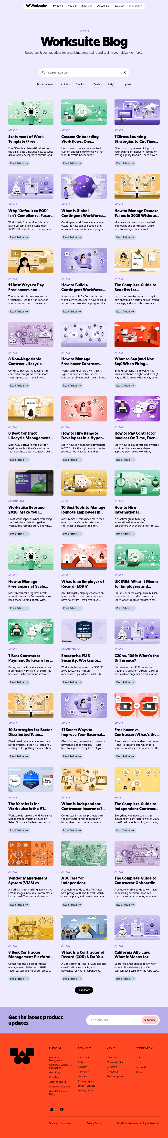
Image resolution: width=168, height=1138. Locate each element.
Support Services (86, 1085)
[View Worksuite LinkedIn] (51, 1109)
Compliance (55, 1077)
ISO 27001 (141, 1066)
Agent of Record (57, 1081)
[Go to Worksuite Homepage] (22, 1056)
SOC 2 (139, 1071)
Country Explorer (86, 1081)
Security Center (86, 1090)
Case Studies (84, 1057)
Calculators (84, 1071)
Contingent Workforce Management (60, 1066)
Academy (82, 1066)
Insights (82, 1062)
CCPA (139, 1062)
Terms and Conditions (60, 1123)
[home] (35, 5)
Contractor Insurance (59, 1086)
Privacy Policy (94, 1123)
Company (112, 1057)
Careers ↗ (112, 1066)
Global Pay (54, 1072)
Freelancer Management (56, 1059)
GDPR (139, 1057)
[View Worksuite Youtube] (62, 1109)
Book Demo (135, 5)
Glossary (82, 1076)
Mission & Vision (115, 1062)
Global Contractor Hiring (58, 1093)
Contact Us (112, 1071)
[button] (58, 6)
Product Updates (115, 1076)
